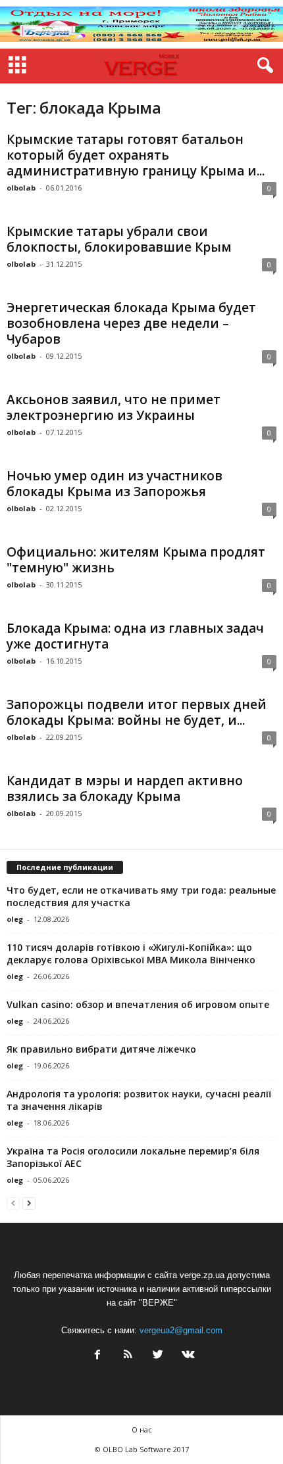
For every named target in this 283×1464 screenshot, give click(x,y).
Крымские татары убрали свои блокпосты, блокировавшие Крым (119, 239)
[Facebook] (97, 1356)
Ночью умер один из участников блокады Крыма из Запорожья (114, 483)
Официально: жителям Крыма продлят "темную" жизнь (136, 559)
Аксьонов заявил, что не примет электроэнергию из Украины (113, 407)
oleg (15, 919)
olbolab (21, 188)
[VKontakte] (187, 1356)
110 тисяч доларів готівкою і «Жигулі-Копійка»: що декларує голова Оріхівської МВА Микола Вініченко (131, 953)
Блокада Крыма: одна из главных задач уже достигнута (135, 636)
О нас (142, 1429)
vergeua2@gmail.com (181, 1330)
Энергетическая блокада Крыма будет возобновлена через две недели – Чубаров (131, 323)
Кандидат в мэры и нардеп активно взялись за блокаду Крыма (125, 788)
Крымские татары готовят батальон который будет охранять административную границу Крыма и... (136, 155)
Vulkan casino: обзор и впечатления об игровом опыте (138, 1004)
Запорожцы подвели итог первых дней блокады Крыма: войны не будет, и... (137, 712)
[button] (262, 65)
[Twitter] (158, 1356)
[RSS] (128, 1356)
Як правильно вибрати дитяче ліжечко (101, 1049)
